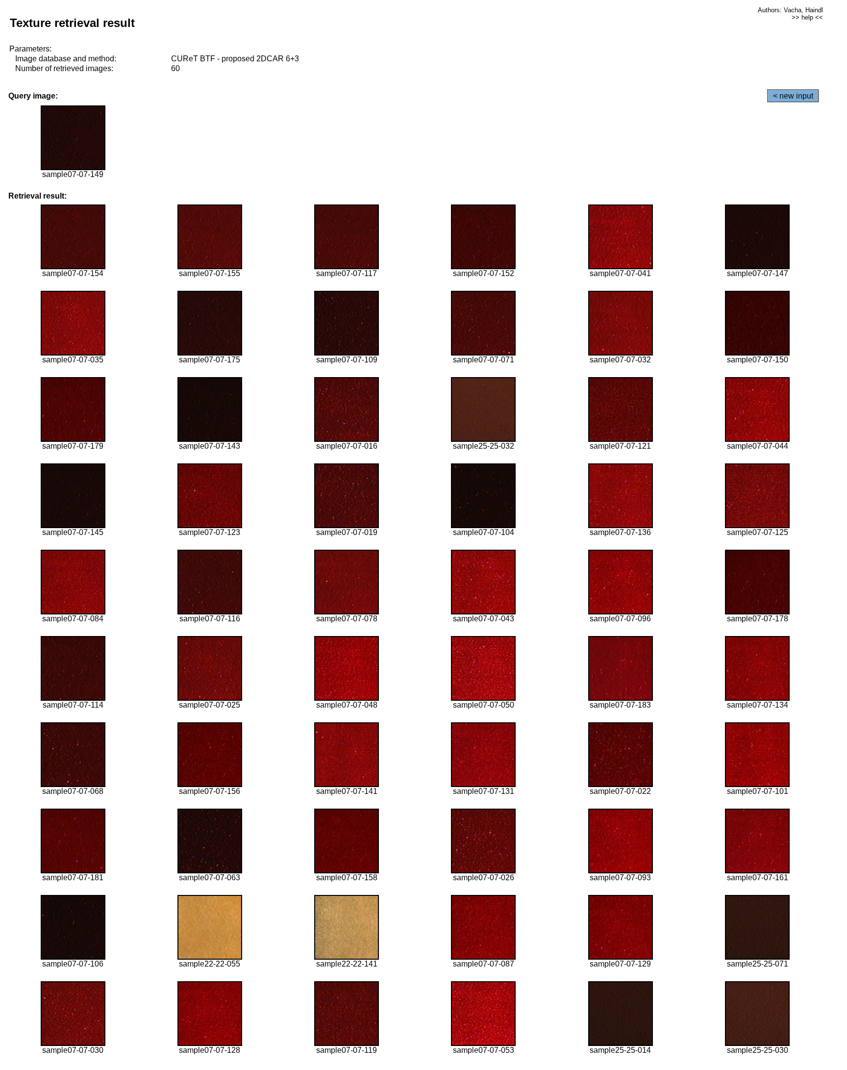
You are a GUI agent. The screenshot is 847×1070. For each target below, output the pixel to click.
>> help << (807, 17)
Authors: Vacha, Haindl (790, 10)
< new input (793, 96)
